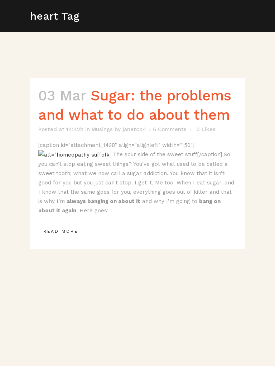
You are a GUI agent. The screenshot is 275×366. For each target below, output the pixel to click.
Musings (102, 129)
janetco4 (134, 129)
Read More (60, 231)
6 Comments (170, 129)
